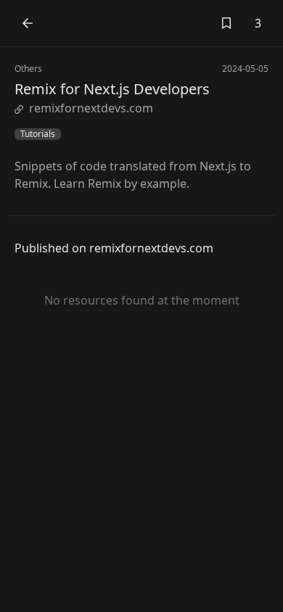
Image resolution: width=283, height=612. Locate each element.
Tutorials (37, 134)
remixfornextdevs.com (91, 108)
